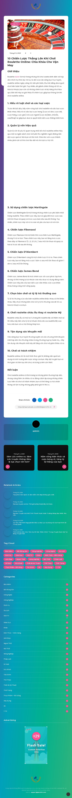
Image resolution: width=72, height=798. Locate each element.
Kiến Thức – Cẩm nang (12, 633)
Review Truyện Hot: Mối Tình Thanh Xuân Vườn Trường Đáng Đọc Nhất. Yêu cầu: (39, 514)
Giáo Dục (19, 555)
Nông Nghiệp (34, 559)
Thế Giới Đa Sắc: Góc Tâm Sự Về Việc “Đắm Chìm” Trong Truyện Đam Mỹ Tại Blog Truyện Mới (40, 532)
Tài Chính (30, 567)
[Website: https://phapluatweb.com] (36, 436)
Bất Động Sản (22, 551)
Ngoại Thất (20, 559)
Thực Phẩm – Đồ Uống (12, 695)
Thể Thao (47, 563)
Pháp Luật (58, 559)
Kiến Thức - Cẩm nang (53, 555)
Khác (38, 555)
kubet (17, 77)
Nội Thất (47, 559)
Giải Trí (15, 24)
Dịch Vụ (8, 555)
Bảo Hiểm (9, 551)
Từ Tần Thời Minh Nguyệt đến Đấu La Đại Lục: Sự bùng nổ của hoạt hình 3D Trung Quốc (39, 523)
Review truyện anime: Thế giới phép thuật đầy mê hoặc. (33, 504)
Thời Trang (60, 563)
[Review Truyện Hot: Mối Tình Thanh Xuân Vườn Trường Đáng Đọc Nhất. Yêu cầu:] (7, 514)
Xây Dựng (48, 567)
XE (39, 567)
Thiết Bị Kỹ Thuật (33, 563)
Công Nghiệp (37, 551)
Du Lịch (62, 551)
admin (36, 431)
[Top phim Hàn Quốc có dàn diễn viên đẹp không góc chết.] (7, 495)
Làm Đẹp (8, 559)
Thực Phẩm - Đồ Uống (13, 567)
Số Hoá (8, 563)
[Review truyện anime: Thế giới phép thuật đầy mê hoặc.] (7, 504)
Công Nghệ (50, 551)
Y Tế (58, 567)
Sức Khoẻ (18, 563)
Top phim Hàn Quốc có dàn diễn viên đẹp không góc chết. (33, 494)
